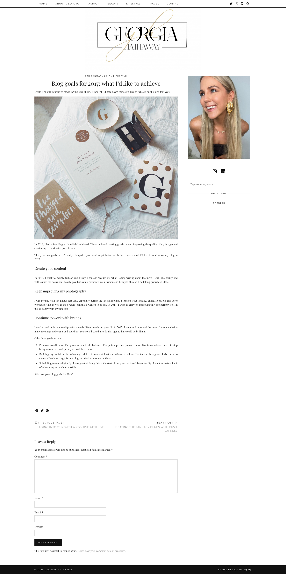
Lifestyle (133, 3)
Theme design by (235, 569)
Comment (40, 456)
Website (38, 527)
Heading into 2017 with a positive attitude (69, 425)
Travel (153, 3)
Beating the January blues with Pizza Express (146, 426)
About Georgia (67, 3)
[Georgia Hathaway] (143, 35)
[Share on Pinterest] (47, 410)
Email (38, 512)
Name (38, 498)
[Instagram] (237, 3)
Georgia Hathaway (59, 569)
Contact (173, 3)
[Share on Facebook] (37, 410)
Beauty (112, 3)
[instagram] (215, 171)
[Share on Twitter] (42, 410)
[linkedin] (223, 171)
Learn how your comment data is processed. (102, 551)
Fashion (93, 3)
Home (43, 3)
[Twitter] (231, 3)
